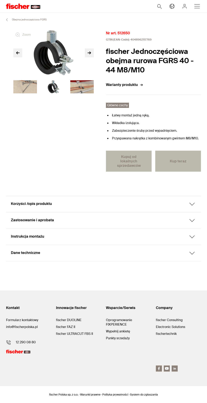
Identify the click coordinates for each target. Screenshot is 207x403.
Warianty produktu (122, 84)
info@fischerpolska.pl (22, 327)
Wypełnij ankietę (118, 331)
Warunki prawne (90, 394)
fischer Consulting (169, 320)
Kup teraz (178, 161)
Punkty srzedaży (118, 338)
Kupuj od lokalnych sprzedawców (129, 161)
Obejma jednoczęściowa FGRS (29, 19)
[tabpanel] (25, 87)
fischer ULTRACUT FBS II (74, 334)
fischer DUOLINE (68, 320)
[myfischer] (185, 6)
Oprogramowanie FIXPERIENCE (119, 322)
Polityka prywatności (115, 394)
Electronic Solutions (170, 327)
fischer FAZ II (65, 327)
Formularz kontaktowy (22, 320)
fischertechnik (166, 334)
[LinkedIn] (175, 368)
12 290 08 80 (26, 342)
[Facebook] (159, 368)
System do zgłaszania (144, 394)
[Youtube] (167, 368)
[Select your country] (172, 6)
